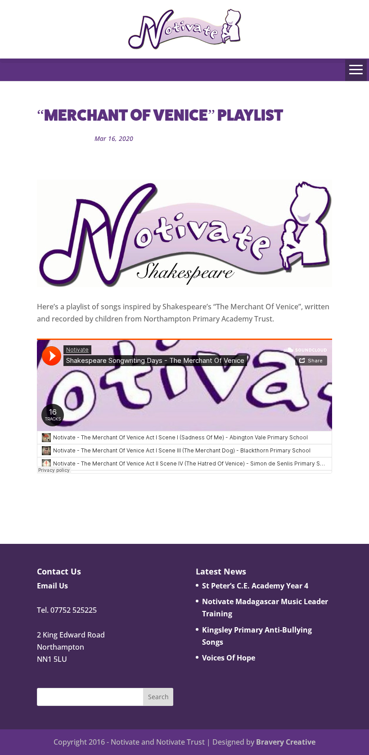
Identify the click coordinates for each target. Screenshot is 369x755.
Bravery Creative (285, 742)
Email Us (52, 586)
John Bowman (66, 138)
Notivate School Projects (222, 138)
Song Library (76, 150)
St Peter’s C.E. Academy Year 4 (255, 586)
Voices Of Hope (228, 658)
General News (161, 138)
